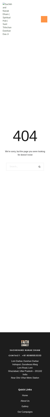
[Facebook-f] (30, 19)
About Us (25, 401)
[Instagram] (35, 19)
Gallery (25, 406)
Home (25, 395)
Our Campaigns (25, 412)
